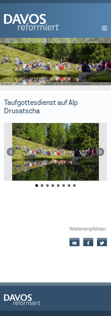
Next (100, 152)
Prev (11, 152)
